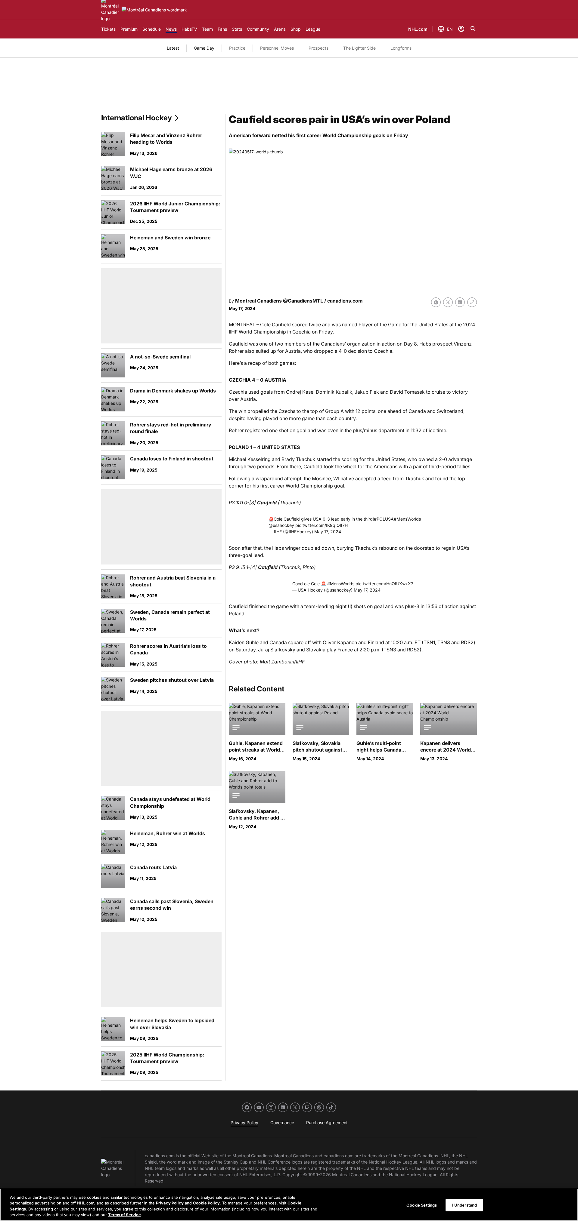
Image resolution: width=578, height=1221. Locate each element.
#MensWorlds (407, 518)
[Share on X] (448, 302)
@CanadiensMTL (303, 301)
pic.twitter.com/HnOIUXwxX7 (384, 583)
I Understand (464, 1205)
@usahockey (281, 525)
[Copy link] (472, 302)
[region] (289, 1205)
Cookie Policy (206, 1203)
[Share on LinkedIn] (460, 302)
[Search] (473, 28)
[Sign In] (461, 28)
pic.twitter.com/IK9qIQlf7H (321, 525)
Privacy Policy (170, 1203)
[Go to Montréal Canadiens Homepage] (154, 10)
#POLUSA (384, 518)
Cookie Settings (421, 1205)
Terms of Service (124, 1214)
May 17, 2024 (327, 531)
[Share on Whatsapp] (436, 302)
